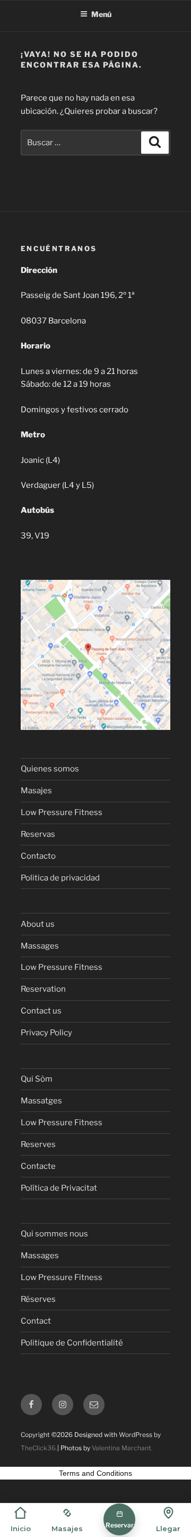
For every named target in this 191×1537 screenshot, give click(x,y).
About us (38, 924)
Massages (40, 946)
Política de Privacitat (59, 1188)
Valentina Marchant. (122, 1448)
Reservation (43, 989)
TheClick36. (39, 1448)
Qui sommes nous (54, 1234)
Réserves (38, 1299)
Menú (101, 14)
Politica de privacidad (60, 878)
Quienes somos (50, 769)
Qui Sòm (37, 1079)
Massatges (41, 1101)
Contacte (38, 1166)
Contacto (38, 856)
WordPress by (140, 1435)
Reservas (38, 834)
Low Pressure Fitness (61, 812)
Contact (36, 1321)
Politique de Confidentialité (72, 1343)
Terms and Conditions (95, 1473)
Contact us (41, 1011)
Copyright (35, 1435)
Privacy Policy (46, 1032)
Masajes (36, 790)
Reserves (38, 1144)
